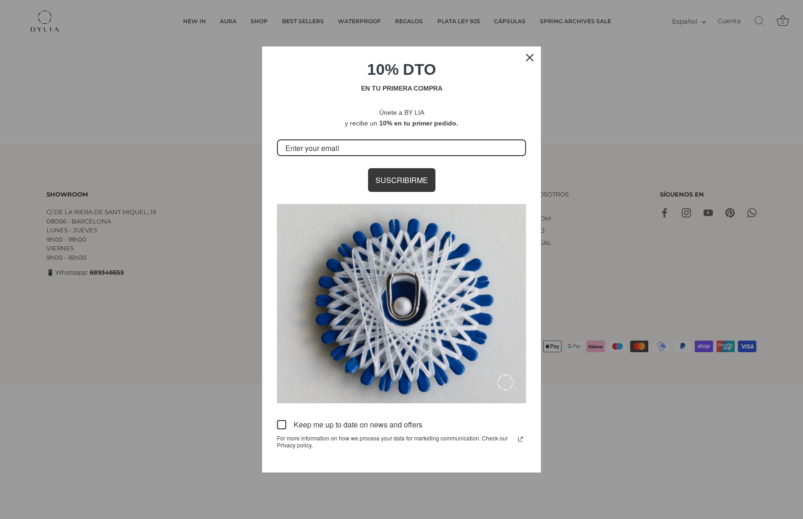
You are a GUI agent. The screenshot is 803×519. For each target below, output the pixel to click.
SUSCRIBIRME (401, 180)
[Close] (530, 57)
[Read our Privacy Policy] (520, 439)
